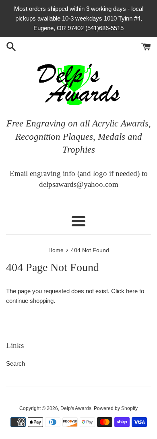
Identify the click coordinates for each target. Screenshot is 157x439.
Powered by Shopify (116, 408)
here (132, 291)
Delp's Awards (75, 408)
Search (15, 363)
